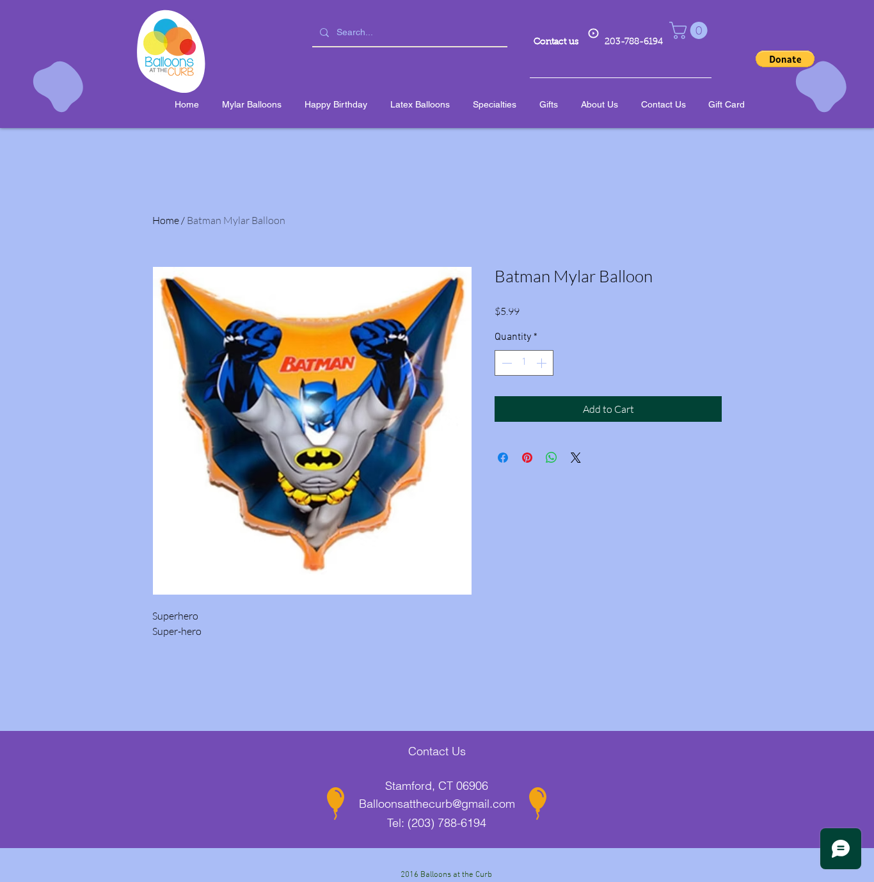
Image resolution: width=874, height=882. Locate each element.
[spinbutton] (524, 363)
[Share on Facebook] (503, 457)
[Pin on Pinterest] (527, 457)
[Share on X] (576, 457)
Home (165, 220)
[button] (690, 30)
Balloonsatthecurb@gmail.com (437, 803)
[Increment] (543, 363)
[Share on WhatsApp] (551, 457)
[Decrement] (505, 363)
